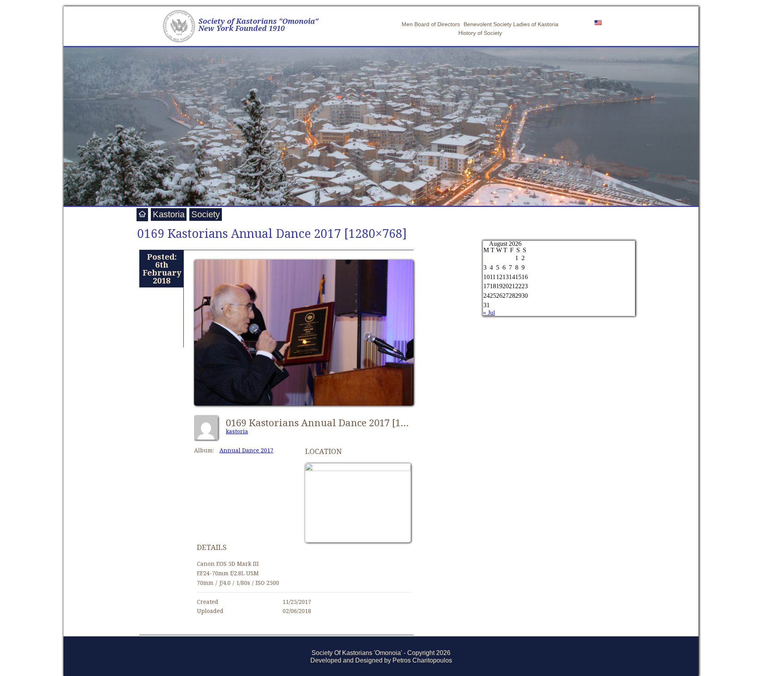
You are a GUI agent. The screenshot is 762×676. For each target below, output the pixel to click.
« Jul (489, 312)
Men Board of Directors (431, 24)
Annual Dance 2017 (246, 450)
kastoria (237, 431)
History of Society (480, 33)
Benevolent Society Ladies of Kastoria (511, 24)
